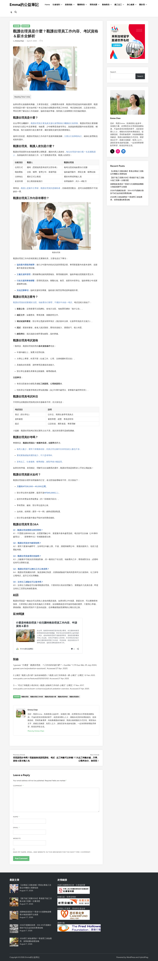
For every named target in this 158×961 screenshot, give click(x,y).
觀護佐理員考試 (63, 696)
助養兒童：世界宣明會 (66, 897)
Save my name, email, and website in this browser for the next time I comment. (52, 852)
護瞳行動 (61, 923)
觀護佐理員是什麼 (50, 696)
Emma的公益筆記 (24, 4)
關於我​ (142, 4)
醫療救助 (81, 4)
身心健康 (130, 4)
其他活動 (17, 26)
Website (17, 838)
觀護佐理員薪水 (74, 696)
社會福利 (56, 4)
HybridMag (143, 957)
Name (16, 817)
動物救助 (106, 4)
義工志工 (118, 4)
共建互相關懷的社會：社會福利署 (71, 885)
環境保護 (93, 4)
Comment (18, 786)
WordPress (131, 957)
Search (113, 72)
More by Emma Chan (36, 731)
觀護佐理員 (25, 696)
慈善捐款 (68, 4)
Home (47, 4)
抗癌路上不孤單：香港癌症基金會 (71, 908)
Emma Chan (19, 41)
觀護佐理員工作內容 (36, 696)
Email (16, 828)
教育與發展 (25, 26)
